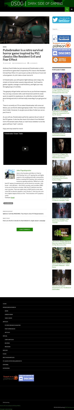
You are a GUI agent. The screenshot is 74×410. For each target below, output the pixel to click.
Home (4, 303)
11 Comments (33, 63)
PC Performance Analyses (13, 325)
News (4, 47)
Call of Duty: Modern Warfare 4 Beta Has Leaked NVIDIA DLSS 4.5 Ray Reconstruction (61, 243)
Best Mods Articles (8, 357)
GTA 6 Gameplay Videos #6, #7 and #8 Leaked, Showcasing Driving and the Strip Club (61, 90)
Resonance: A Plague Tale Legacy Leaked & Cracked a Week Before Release (60, 155)
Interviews (6, 368)
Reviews (7, 343)
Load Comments (24, 229)
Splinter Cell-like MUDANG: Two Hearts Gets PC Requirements (23, 212)
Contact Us (10, 405)
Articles (5, 321)
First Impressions (10, 329)
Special (5, 336)
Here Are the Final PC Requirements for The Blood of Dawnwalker (61, 287)
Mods (4, 354)
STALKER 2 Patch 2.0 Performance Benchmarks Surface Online (60, 178)
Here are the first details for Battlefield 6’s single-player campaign (24, 219)
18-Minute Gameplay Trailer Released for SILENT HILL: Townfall (60, 220)
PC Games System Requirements (12, 361)
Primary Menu (71, 9)
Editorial (5, 364)
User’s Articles (9, 339)
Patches (5, 350)
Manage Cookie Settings (6, 409)
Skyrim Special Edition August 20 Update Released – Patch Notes (61, 265)
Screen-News (9, 314)
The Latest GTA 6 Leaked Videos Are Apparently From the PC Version (60, 113)
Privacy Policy (16, 405)
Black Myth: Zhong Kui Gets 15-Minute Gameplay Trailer (60, 199)
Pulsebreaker (8, 203)
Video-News (8, 318)
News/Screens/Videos (9, 307)
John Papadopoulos (20, 63)
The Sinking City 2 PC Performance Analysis (58, 134)
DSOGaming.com (69, 407)
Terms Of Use (3, 405)
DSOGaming (6, 402)
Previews (7, 346)
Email (12, 197)
